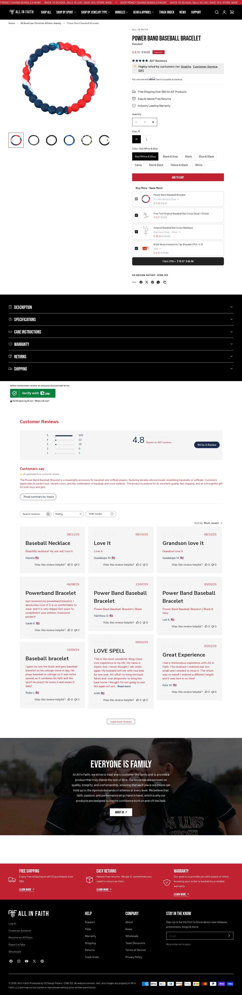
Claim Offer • (177, 261)
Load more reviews (121, 721)
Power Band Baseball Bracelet (169, 194)
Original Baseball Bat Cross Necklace (173, 227)
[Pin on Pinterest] (152, 282)
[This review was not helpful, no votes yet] (75, 565)
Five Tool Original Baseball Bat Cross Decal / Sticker (181, 213)
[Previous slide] (13, 140)
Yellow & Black (179, 164)
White (198, 164)
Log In (12, 923)
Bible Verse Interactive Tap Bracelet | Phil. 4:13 (178, 244)
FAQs (88, 929)
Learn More (25, 889)
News (128, 929)
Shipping (90, 943)
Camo (138, 164)
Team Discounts (135, 943)
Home (12, 23)
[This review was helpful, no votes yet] (69, 565)
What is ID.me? (42, 400)
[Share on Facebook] (141, 282)
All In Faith (140, 29)
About (129, 922)
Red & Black (156, 164)
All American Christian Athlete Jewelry (41, 23)
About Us (119, 812)
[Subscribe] (229, 935)
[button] (216, 12)
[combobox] (68, 514)
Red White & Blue (145, 156)
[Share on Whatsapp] (158, 282)
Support (90, 922)
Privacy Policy (133, 957)
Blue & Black (206, 156)
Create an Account (20, 930)
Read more (124, 686)
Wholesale (15, 951)
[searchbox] (32, 514)
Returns (90, 949)
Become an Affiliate (20, 937)
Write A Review (206, 445)
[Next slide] (107, 140)
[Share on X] (146, 282)
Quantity (136, 114)
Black (188, 156)
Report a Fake (17, 944)
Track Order (92, 957)
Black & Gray (170, 156)
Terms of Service (135, 949)
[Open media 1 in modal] (105, 33)
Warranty (90, 936)
